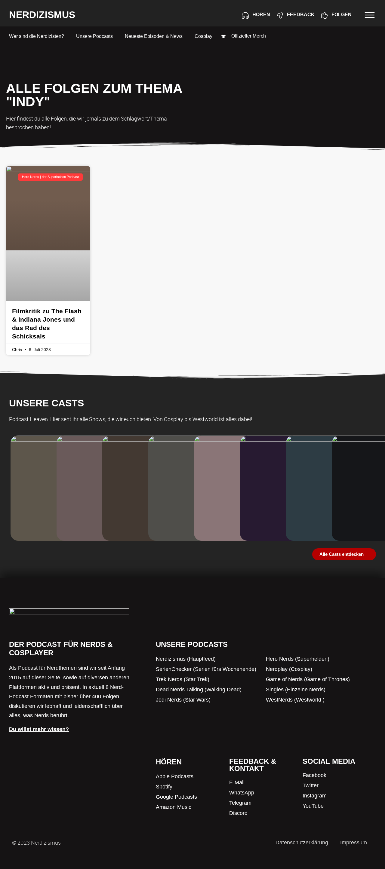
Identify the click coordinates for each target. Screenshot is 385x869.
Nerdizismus (42, 14)
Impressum (353, 843)
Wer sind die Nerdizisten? (36, 36)
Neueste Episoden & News (154, 36)
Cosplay (203, 36)
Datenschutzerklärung (302, 843)
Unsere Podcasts (94, 36)
